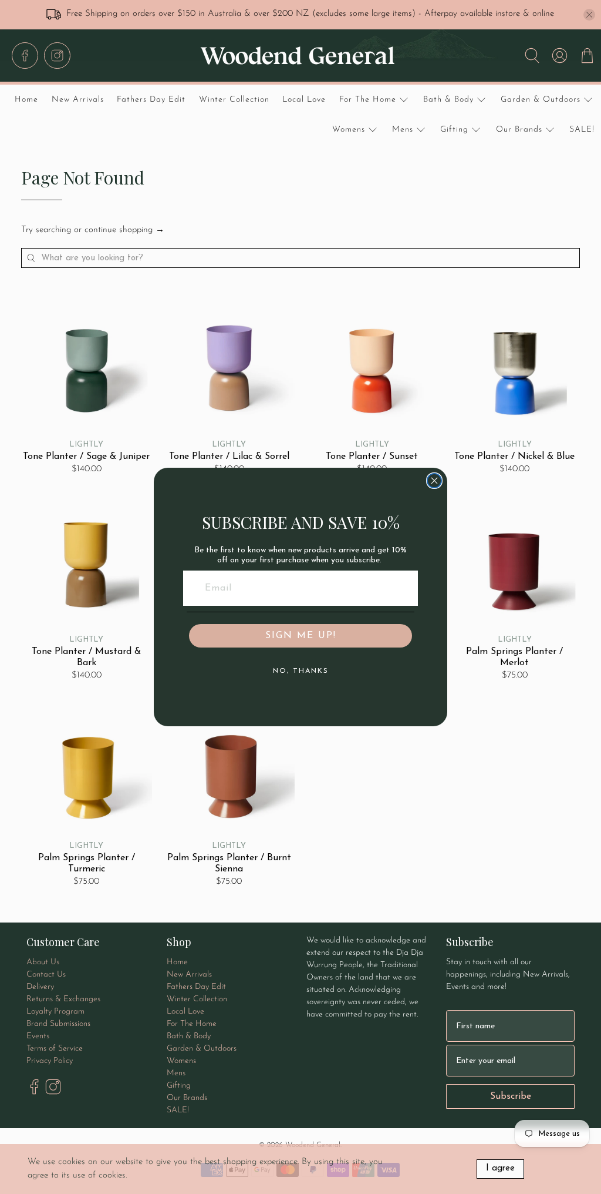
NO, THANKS (301, 671)
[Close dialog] (434, 481)
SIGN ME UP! (300, 635)
